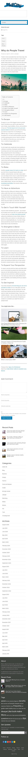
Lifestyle (17, 54)
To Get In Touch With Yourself (10, 108)
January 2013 (5, 653)
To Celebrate (6, 103)
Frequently (17, 706)
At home (8, 701)
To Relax (5, 104)
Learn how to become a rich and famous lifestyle (15, 449)
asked (3, 701)
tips (24, 718)
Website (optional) (5, 406)
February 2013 (6, 650)
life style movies (6, 491)
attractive (12, 701)
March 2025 (5, 542)
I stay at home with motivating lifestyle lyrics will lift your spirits (16, 443)
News (19, 749)
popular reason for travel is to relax (14, 170)
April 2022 (5, 605)
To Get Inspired (7, 115)
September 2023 (6, 563)
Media (3, 501)
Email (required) (5, 400)
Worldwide (13, 721)
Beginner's (16, 701)
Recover (11, 718)
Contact (13, 750)
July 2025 (4, 528)
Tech (3, 512)
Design (4, 477)
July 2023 (4, 570)
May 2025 (5, 535)
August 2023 (5, 566)
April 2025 (5, 538)
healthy (10, 708)
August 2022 (5, 594)
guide (3, 708)
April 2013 (4, 643)
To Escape (5, 101)
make (19, 711)
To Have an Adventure (8, 106)
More (3, 715)
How (17, 708)
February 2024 (6, 556)
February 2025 (6, 545)
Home (4, 747)
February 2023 (6, 580)
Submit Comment (6, 418)
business (5, 703)
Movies (4, 505)
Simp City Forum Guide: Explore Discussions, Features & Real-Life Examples (16, 692)
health (6, 708)
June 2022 (5, 601)
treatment (3, 721)
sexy (19, 718)
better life (4, 467)
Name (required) (5, 394)
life (24, 708)
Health (4, 487)
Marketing (4, 498)
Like (10, 711)
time (21, 718)
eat (8, 703)
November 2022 (6, 584)
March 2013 (5, 646)
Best (2, 703)
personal (17, 715)
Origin (13, 715)
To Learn (5, 111)
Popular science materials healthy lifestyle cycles (15, 455)
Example (11, 703)
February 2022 (6, 612)
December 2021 (6, 619)
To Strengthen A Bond (8, 110)
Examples (17, 703)
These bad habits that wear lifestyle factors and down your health (15, 431)
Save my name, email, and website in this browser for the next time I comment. (13, 414)
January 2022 (5, 615)
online (10, 715)
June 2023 (5, 573)
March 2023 (5, 577)
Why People (3, 44)
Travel (3, 41)
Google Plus (4, 30)
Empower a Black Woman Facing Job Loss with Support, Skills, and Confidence (16, 686)
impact (19, 708)
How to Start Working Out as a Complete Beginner (15, 680)
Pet (3, 508)
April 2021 (4, 639)
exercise (21, 703)
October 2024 (5, 552)
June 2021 (5, 633)
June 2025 (5, 531)
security (16, 718)
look (14, 711)
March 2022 (5, 608)
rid (13, 718)
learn (23, 708)
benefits (22, 701)
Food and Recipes (7, 484)
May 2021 (4, 636)
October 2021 (5, 626)
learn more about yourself (18, 214)
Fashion (4, 480)
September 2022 (6, 591)
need (3, 38)
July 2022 (4, 598)
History (14, 708)
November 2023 (6, 559)
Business (4, 474)
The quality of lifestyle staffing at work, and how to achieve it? (15, 437)
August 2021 (5, 629)
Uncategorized (6, 515)
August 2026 (5, 524)
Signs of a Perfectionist (14, 367)
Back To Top (14, 754)
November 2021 (6, 622)
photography (22, 715)
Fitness (11, 706)
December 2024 (6, 549)
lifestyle (4, 711)
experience (3, 706)
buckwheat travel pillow (7, 183)
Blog (3, 470)
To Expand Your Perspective (10, 113)
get (22, 706)
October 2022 (6, 587)
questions (4, 718)
